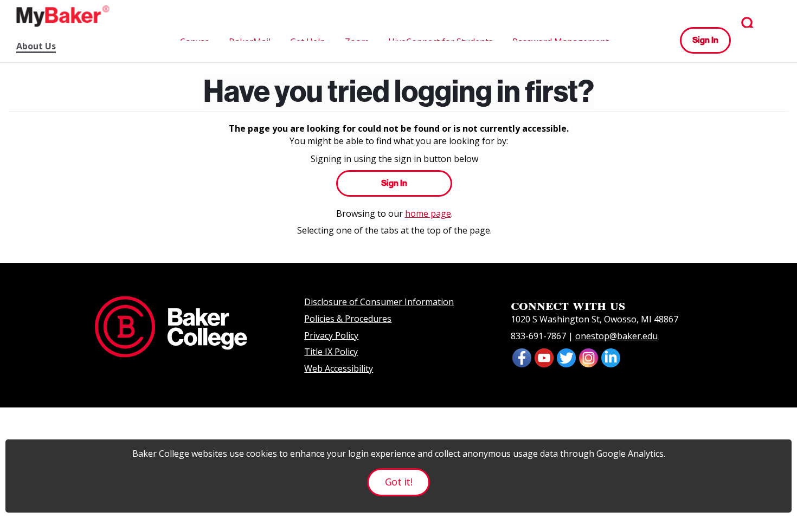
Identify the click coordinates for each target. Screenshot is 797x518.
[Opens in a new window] (521, 356)
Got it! (398, 481)
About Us (36, 46)
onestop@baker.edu (616, 336)
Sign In (705, 40)
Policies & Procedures (347, 319)
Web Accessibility (338, 368)
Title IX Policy (331, 352)
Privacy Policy (331, 335)
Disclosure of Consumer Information (379, 302)
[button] (748, 24)
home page (428, 213)
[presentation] (544, 356)
